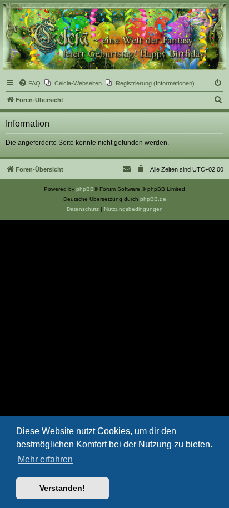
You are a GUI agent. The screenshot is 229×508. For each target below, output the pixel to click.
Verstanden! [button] (62, 488)
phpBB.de (153, 199)
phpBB (85, 189)
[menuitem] (29, 83)
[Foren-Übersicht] (114, 36)
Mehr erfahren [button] (45, 459)
